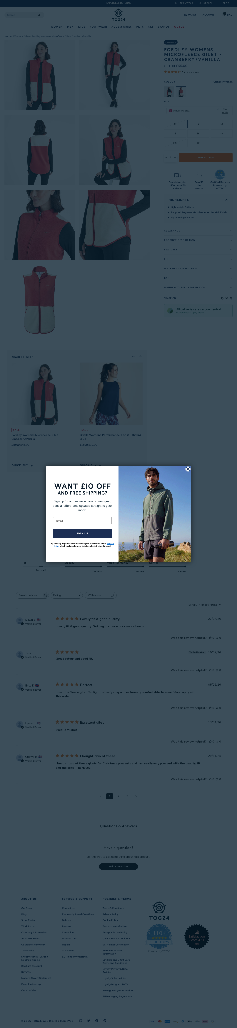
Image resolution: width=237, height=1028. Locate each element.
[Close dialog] (188, 469)
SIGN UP (82, 533)
